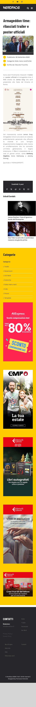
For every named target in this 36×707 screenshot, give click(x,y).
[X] (11, 189)
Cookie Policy (7, 636)
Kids (6, 289)
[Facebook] (7, 189)
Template (7, 298)
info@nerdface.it (8, 626)
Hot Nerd (7, 275)
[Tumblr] (24, 189)
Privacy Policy (7, 634)
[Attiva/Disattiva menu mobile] (32, 8)
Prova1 (6, 293)
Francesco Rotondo (22, 679)
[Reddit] (15, 189)
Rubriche (7, 280)
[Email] (28, 189)
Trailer (29, 61)
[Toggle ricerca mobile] (28, 8)
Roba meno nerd (21, 61)
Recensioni (8, 271)
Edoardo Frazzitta (21, 65)
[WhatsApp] (20, 189)
